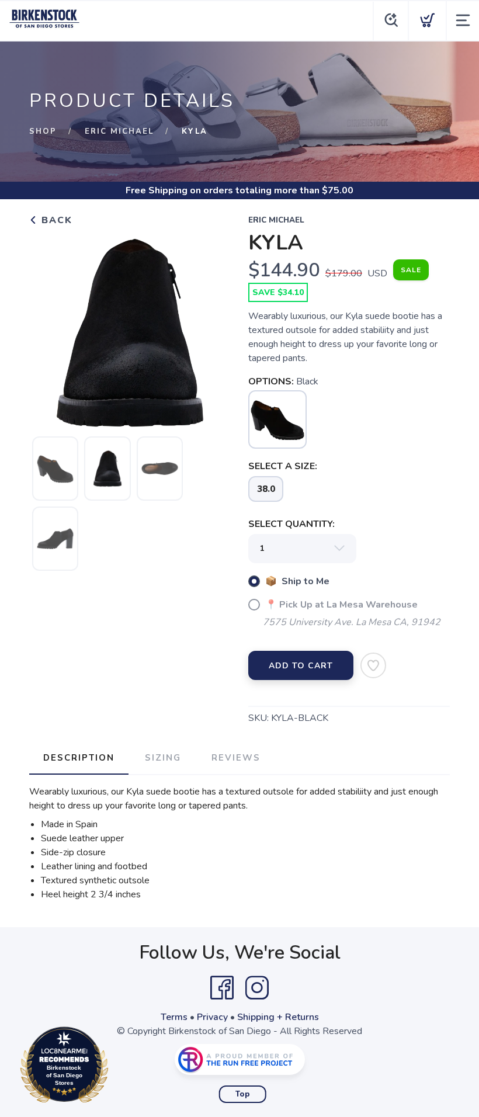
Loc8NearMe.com (115, 1067)
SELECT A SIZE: (282, 466)
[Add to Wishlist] (373, 665)
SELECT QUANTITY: (291, 524)
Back (55, 220)
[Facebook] (221, 987)
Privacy (212, 1017)
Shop (43, 131)
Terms (174, 1017)
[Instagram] (257, 987)
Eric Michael (119, 131)
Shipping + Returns (278, 1017)
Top (242, 1094)
